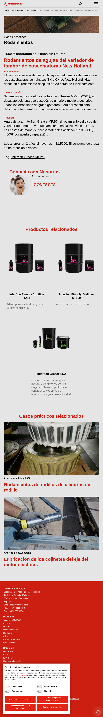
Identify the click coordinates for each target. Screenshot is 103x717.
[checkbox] (7, 686)
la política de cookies (19, 675)
